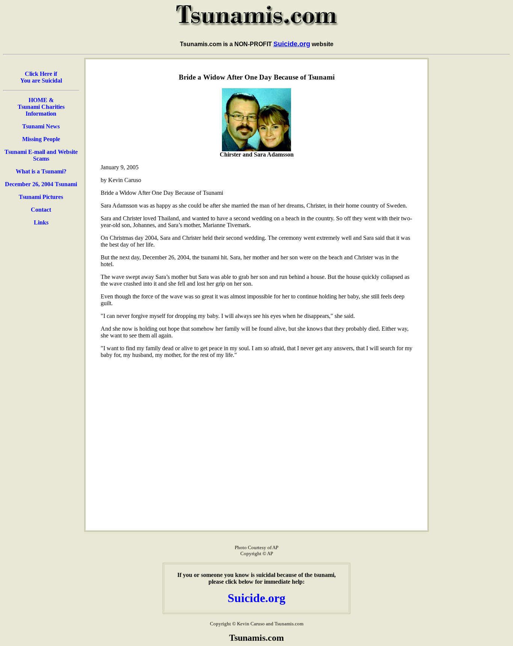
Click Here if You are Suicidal (41, 77)
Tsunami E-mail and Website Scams (41, 155)
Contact (41, 209)
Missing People (41, 139)
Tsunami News (41, 126)
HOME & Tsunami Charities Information (41, 107)
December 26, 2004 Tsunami (41, 184)
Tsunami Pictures (41, 197)
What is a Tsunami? (41, 171)
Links (41, 222)
